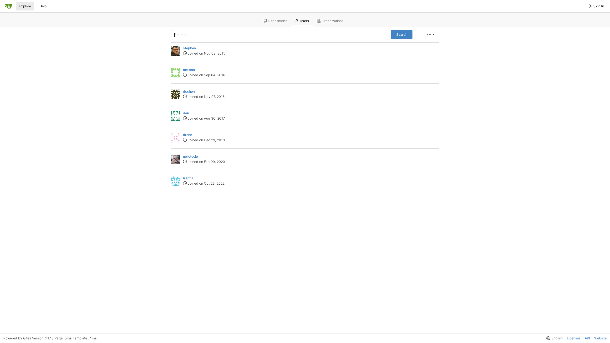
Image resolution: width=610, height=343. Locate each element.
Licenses (573, 338)
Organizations (332, 21)
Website (600, 338)
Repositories (277, 21)
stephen (189, 48)
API (587, 338)
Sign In (598, 6)
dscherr (189, 91)
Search (401, 34)
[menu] (429, 34)
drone (187, 135)
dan (186, 113)
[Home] (8, 6)
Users (304, 21)
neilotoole (190, 156)
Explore (25, 6)
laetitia (188, 178)
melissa (189, 70)
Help (43, 6)
